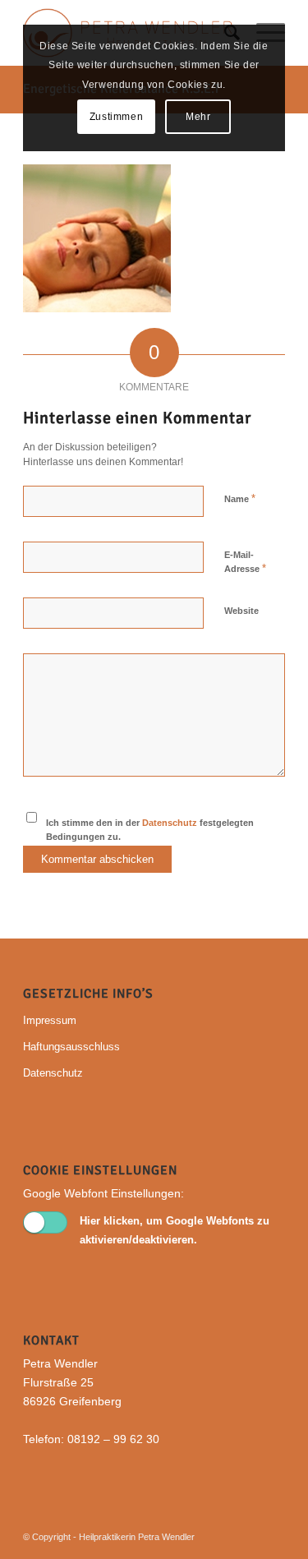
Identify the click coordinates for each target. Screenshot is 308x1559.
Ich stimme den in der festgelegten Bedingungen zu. (150, 830)
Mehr (198, 116)
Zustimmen (116, 116)
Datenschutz (169, 823)
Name (239, 498)
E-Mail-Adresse (245, 562)
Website (241, 611)
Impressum (49, 1020)
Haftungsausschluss (71, 1046)
